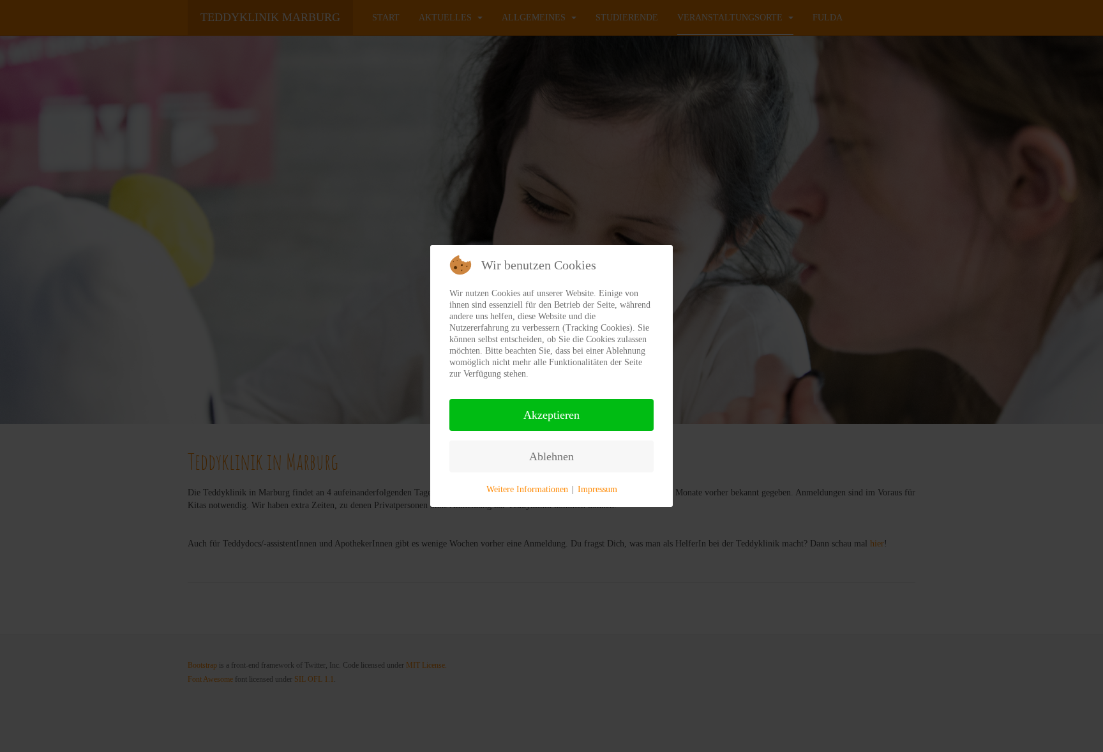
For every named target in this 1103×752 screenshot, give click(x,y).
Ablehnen (551, 456)
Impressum (597, 489)
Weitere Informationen (527, 489)
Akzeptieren (551, 415)
